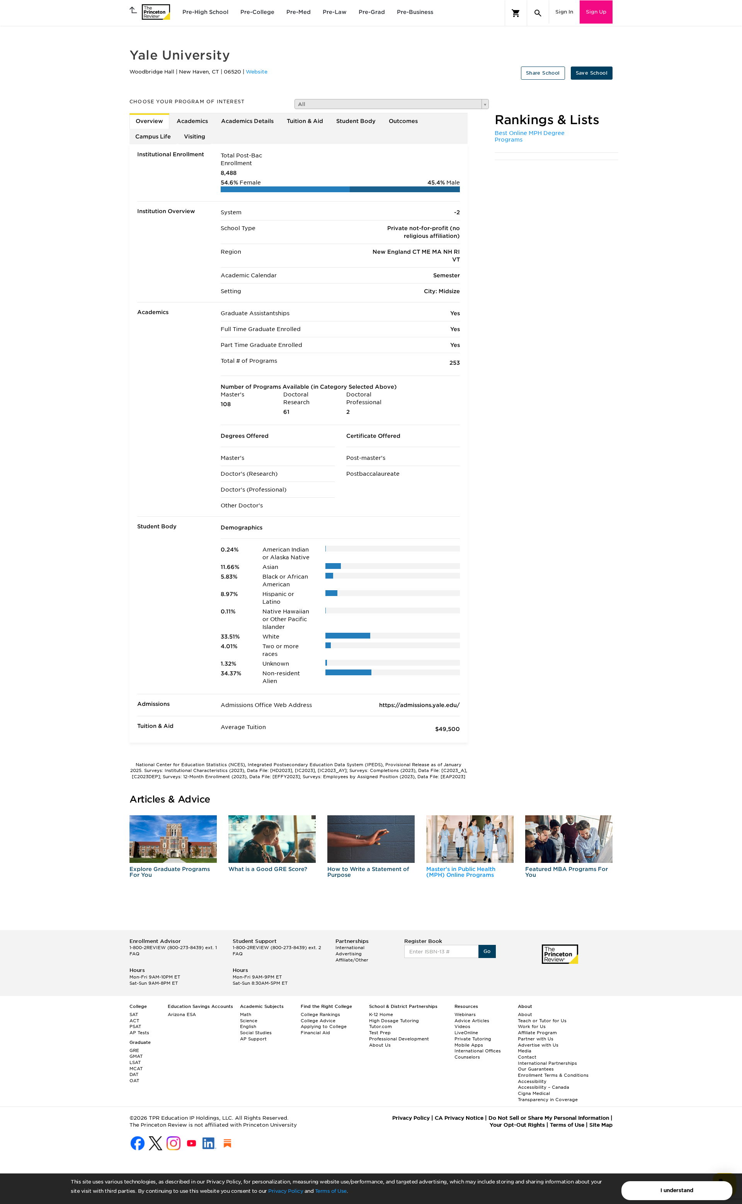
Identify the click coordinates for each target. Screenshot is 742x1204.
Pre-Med (298, 12)
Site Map (601, 1125)
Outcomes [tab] (403, 121)
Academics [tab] (192, 121)
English (248, 1026)
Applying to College (324, 1026)
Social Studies (256, 1032)
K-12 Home (381, 1014)
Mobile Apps (468, 1045)
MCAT (136, 1068)
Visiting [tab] (194, 136)
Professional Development (399, 1039)
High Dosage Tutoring (394, 1020)
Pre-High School (205, 12)
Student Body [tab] (356, 121)
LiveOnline (466, 1032)
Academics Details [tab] (247, 121)
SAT (133, 1014)
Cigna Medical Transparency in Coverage (548, 1096)
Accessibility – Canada (543, 1087)
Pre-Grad (372, 12)
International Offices (477, 1051)
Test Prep (380, 1032)
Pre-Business (415, 12)
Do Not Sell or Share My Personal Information (548, 1118)
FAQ (134, 953)
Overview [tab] (149, 121)
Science (248, 1020)
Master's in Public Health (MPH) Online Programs (460, 872)
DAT (133, 1074)
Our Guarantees (536, 1069)
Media (524, 1051)
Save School (592, 73)
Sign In (564, 12)
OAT (134, 1080)
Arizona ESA (182, 1014)
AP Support (253, 1039)
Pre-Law (335, 12)
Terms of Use (331, 1191)
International (349, 947)
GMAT (136, 1056)
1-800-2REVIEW (173, 947)
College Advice (318, 1020)
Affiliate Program (537, 1032)
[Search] (538, 13)
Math (245, 1014)
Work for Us (532, 1026)
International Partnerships (547, 1063)
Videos (462, 1026)
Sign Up (596, 12)
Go (487, 951)
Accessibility (532, 1081)
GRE (134, 1050)
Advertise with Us (538, 1045)
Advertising (348, 953)
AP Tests (139, 1032)
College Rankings (320, 1014)
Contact (527, 1057)
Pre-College (257, 12)
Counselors (467, 1057)
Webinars (465, 1014)
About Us (380, 1045)
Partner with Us (535, 1039)
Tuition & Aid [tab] (305, 121)
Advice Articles (471, 1020)
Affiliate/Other (351, 960)
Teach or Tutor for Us (542, 1020)
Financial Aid (315, 1032)
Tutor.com (380, 1026)
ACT (134, 1020)
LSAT (135, 1062)
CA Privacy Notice (459, 1118)
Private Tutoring (472, 1039)
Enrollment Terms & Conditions (553, 1075)
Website (256, 72)
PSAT (135, 1026)
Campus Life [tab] (153, 136)
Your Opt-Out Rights (517, 1125)
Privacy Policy (285, 1191)
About (525, 1014)
